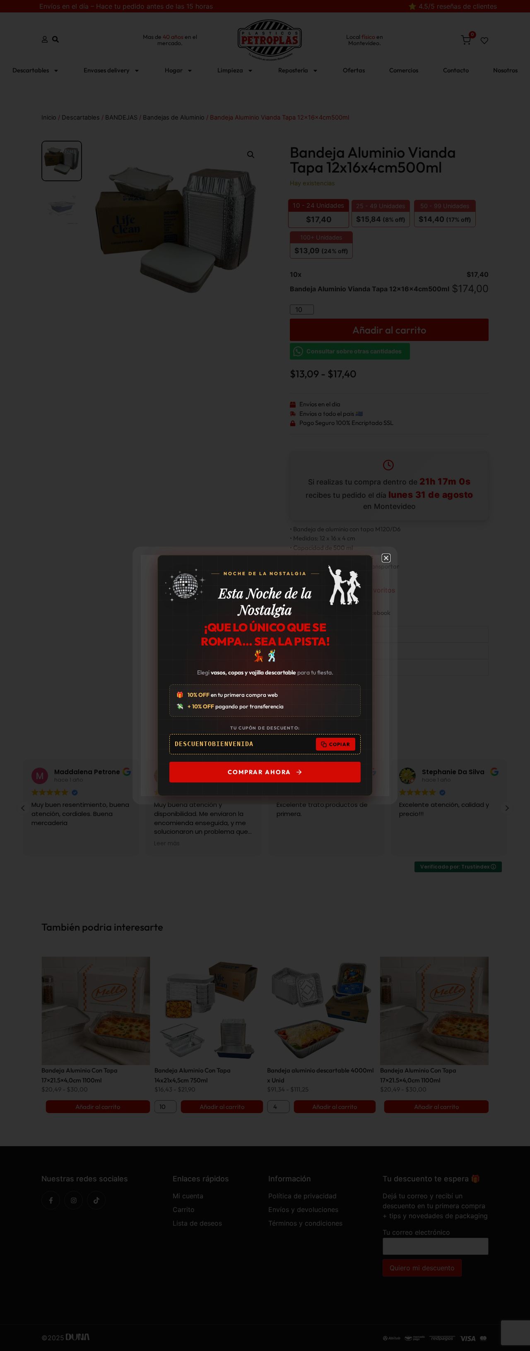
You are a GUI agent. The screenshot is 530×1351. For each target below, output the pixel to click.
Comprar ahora (259, 772)
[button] (386, 558)
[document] (265, 675)
